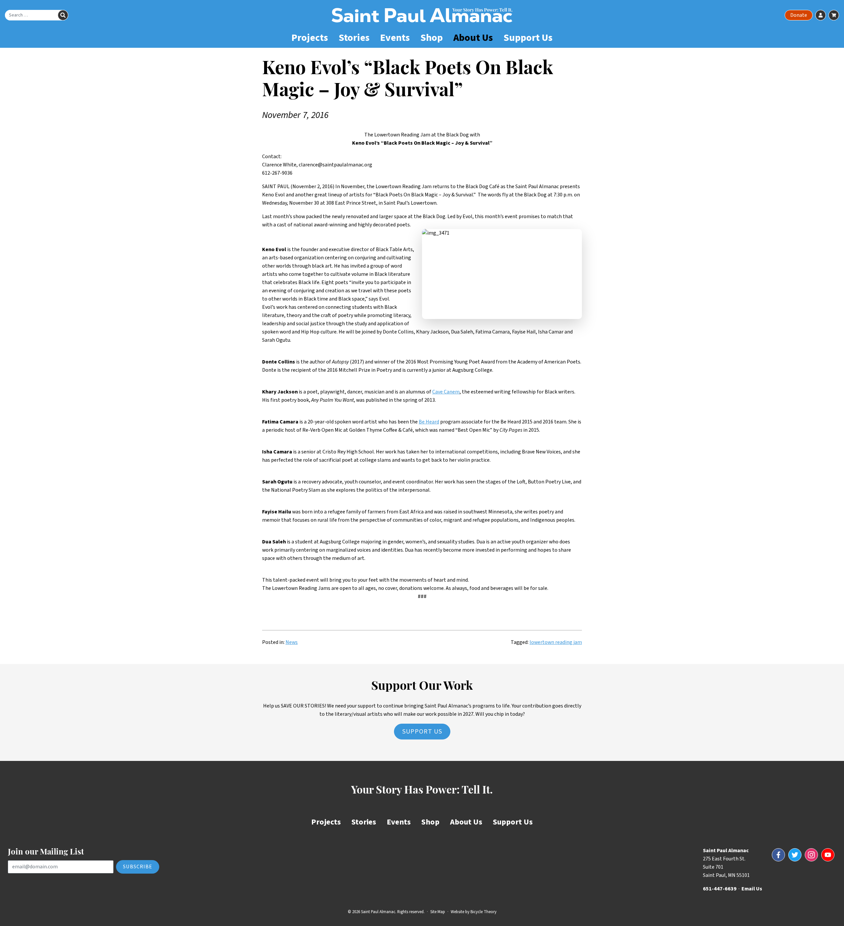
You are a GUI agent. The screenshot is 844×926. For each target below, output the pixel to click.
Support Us (528, 38)
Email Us (751, 888)
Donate (798, 15)
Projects (309, 38)
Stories (354, 38)
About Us (473, 38)
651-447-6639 (720, 888)
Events (395, 38)
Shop (431, 38)
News (292, 642)
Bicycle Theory (483, 912)
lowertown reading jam (555, 642)
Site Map (437, 912)
